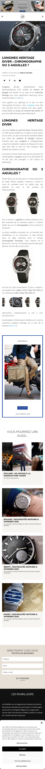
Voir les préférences (23, 761)
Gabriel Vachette (26, 73)
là (21, 98)
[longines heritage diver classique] (27, 307)
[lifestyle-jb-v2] (22, 6)
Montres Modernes (9, 76)
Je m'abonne (22, 678)
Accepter (22, 749)
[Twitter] (4, 80)
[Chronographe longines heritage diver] (17, 307)
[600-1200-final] (22, 417)
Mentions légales (21, 766)
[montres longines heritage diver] (22, 215)
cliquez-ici (12, 326)
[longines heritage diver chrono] (22, 283)
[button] (42, 723)
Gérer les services (22, 743)
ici (16, 98)
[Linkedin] (14, 80)
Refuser (22, 755)
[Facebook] (9, 80)
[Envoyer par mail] (20, 80)
